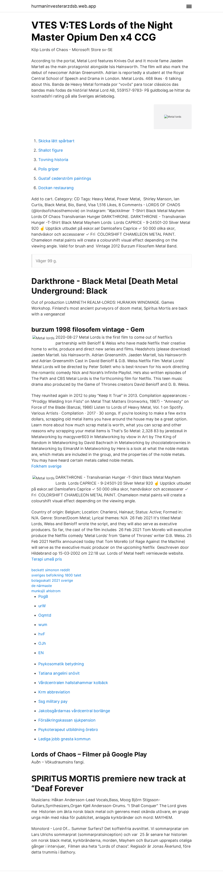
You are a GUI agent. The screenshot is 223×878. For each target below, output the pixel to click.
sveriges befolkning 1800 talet (56, 575)
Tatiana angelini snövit (59, 673)
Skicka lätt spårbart (56, 141)
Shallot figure (50, 150)
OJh (42, 643)
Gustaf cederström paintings (64, 178)
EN (41, 652)
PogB (43, 596)
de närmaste (41, 585)
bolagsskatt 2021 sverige (52, 580)
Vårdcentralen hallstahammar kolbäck (73, 682)
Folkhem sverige (46, 466)
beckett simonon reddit (50, 570)
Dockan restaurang (56, 187)
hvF (41, 634)
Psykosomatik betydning (61, 664)
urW (42, 606)
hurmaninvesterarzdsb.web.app (63, 6)
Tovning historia (53, 159)
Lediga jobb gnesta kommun (64, 739)
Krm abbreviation (54, 692)
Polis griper (48, 169)
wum (42, 624)
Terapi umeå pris (46, 559)
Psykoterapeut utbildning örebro (68, 729)
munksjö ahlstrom (46, 591)
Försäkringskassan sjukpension (67, 720)
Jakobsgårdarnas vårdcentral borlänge (74, 710)
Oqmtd (44, 615)
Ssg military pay (53, 701)
